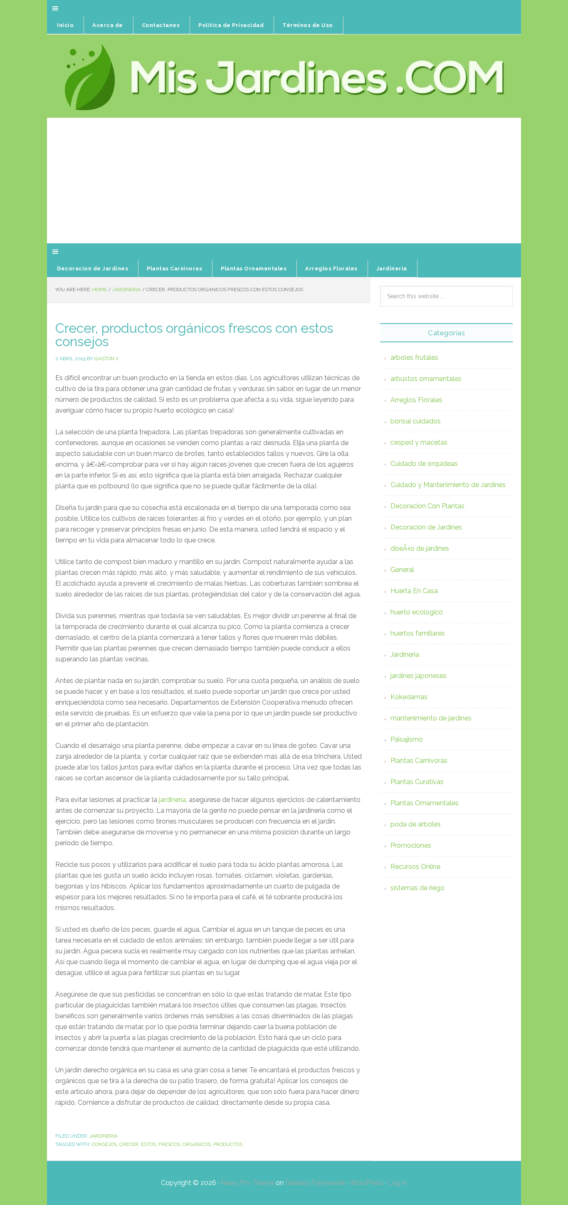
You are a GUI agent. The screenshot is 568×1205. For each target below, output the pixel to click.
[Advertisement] (284, 181)
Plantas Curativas (417, 782)
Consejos (104, 1144)
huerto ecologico (416, 612)
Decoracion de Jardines (426, 527)
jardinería (172, 800)
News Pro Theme (247, 1183)
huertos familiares (417, 633)
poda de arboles (415, 824)
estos (148, 1144)
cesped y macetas (418, 442)
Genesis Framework (315, 1183)
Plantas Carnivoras (418, 761)
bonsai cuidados (415, 421)
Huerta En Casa (414, 591)
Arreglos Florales (416, 400)
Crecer (128, 1144)
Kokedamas (408, 697)
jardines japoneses (418, 676)
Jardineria (103, 1136)
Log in (397, 1183)
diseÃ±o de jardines (419, 548)
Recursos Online (415, 867)
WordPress (366, 1183)
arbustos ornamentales (426, 379)
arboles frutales (414, 357)
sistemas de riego (417, 888)
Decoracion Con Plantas (427, 506)
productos (227, 1144)
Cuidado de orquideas (424, 464)
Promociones (410, 845)
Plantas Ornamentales (424, 803)
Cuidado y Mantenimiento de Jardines (448, 485)
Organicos (197, 1144)
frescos (169, 1144)
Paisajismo (406, 739)
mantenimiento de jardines (431, 718)
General (402, 570)
